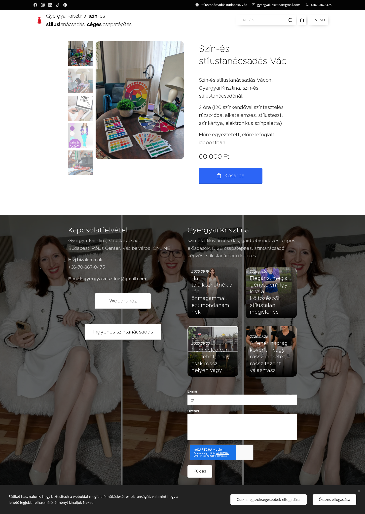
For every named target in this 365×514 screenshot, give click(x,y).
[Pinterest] (65, 5)
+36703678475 (321, 4)
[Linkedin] (50, 5)
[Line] (35, 5)
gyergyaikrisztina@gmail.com (278, 4)
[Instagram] (43, 5)
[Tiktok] (58, 5)
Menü (320, 20)
